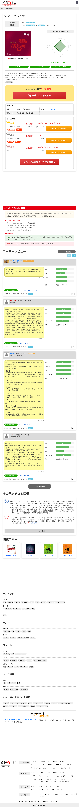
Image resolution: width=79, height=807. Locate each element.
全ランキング (7, 609)
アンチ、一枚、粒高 (60, 776)
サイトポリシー (35, 801)
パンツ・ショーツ (21, 703)
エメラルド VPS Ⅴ (23, 475)
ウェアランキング (44, 796)
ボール (5, 706)
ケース (35, 703)
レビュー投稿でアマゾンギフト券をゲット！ (20, 719)
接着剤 (33, 706)
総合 (4, 602)
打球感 (31, 667)
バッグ (41, 703)
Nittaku (18, 631)
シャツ (30, 703)
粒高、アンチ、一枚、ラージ (56, 602)
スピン (16, 667)
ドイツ (14, 683)
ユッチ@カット (17, 261)
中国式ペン (21, 660)
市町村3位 (31, 353)
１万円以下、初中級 (28, 609)
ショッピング (64, 794)
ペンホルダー (17, 609)
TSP (13, 631)
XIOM (29, 631)
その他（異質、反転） (40, 660)
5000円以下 (24, 602)
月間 (74, 256)
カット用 (29, 660)
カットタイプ (24, 689)
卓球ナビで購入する (41, 95)
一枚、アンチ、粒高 (23, 638)
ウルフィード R (23, 343)
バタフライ (6, 631)
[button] (18, 44)
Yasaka (24, 631)
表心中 (12, 353)
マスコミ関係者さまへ (46, 801)
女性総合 (17, 602)
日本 (4, 683)
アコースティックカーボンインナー (29, 290)
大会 (40, 794)
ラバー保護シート (23, 706)
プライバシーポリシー (24, 801)
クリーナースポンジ (42, 706)
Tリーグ (73, 794)
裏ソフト (6, 638)
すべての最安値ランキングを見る (39, 161)
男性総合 (10, 602)
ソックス (47, 703)
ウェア (12, 703)
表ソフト (43, 602)
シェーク (6, 660)
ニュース (47, 794)
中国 (9, 683)
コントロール (24, 667)
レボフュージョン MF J (25, 424)
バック (37, 602)
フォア (32, 602)
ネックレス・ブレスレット (65, 703)
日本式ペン (13, 660)
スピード (10, 667)
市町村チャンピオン (28, 261)
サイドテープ (13, 706)
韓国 (18, 683)
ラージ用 (33, 638)
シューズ (6, 703)
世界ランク (55, 794)
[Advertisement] (19, 189)
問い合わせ (56, 801)
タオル (53, 703)
